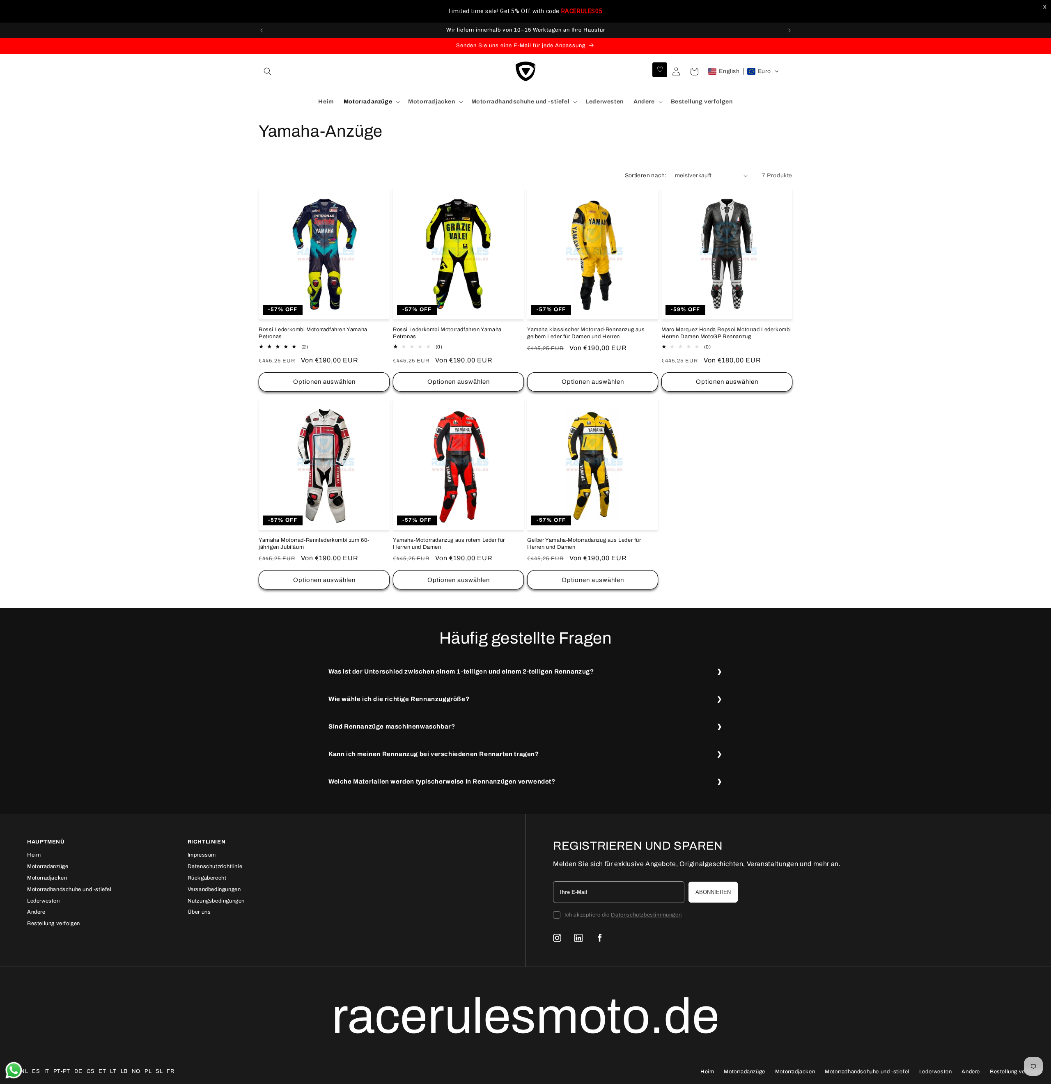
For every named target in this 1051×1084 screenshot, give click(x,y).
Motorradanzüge (47, 866)
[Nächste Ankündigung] (789, 30)
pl (148, 1071)
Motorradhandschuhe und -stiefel (69, 889)
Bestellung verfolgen (53, 923)
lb (124, 1071)
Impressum (202, 855)
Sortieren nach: (646, 175)
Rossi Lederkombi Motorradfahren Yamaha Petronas (313, 333)
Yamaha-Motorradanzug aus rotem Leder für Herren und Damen (449, 543)
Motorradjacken (47, 878)
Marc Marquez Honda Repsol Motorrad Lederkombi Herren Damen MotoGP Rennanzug (726, 333)
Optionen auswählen (324, 381)
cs (90, 1071)
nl (24, 1071)
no (136, 1071)
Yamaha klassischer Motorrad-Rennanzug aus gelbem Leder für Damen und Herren (586, 333)
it (46, 1071)
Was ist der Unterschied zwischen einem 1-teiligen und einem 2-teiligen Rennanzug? (461, 671)
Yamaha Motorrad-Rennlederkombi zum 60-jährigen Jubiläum (314, 543)
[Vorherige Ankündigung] (261, 30)
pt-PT (61, 1071)
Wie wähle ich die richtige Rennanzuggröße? (398, 699)
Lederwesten (43, 901)
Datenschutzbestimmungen (646, 915)
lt (113, 1071)
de (78, 1071)
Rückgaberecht (207, 878)
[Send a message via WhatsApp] (13, 1070)
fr (170, 1071)
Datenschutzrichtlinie (215, 866)
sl (159, 1071)
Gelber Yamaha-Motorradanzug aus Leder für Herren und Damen (584, 543)
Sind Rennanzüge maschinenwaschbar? (391, 726)
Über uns (199, 912)
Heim (34, 855)
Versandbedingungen (214, 889)
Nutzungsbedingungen (216, 901)
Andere (36, 912)
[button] (268, 71)
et (102, 1071)
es (36, 1071)
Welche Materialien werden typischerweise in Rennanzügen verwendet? (441, 781)
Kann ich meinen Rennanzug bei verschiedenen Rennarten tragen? (433, 754)
